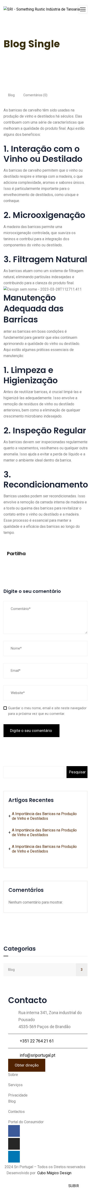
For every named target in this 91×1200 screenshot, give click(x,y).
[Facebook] (8, 565)
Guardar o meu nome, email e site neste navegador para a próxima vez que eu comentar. (47, 711)
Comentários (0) (35, 95)
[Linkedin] (14, 1157)
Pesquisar (15, 758)
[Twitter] (16, 565)
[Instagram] (14, 1144)
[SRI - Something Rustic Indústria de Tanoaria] (42, 9)
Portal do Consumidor (26, 1122)
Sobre (13, 1074)
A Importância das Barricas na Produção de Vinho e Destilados (44, 816)
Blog (11, 95)
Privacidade (18, 1095)
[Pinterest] (25, 565)
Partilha (16, 553)
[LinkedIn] (33, 565)
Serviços (15, 1085)
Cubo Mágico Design (54, 1173)
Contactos (16, 1111)
